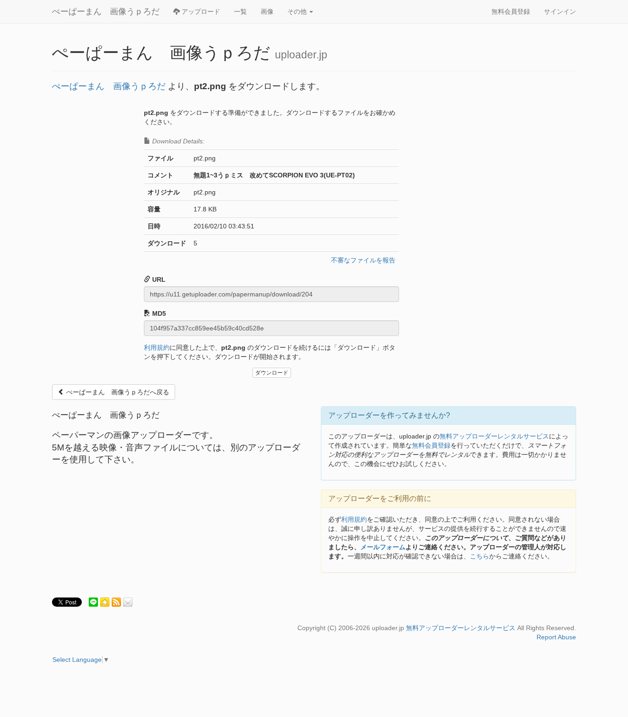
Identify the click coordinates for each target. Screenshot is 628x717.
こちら (479, 556)
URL (158, 279)
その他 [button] (297, 11)
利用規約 (157, 347)
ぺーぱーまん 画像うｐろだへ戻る (116, 392)
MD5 (158, 313)
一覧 (240, 11)
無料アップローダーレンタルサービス (494, 436)
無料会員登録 (510, 11)
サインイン (560, 11)
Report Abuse (556, 637)
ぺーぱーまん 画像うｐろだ (106, 11)
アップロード (200, 11)
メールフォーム (382, 547)
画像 (267, 11)
